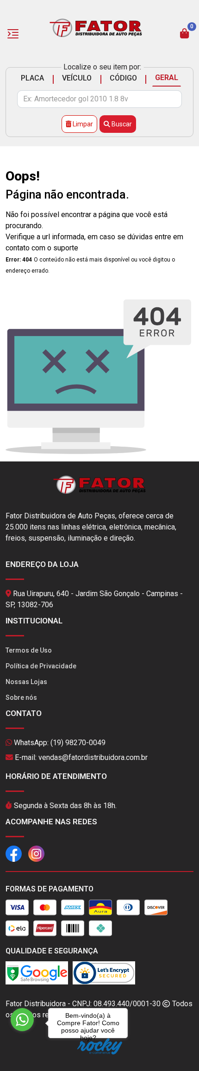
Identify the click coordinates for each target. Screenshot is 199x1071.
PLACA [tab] (32, 78)
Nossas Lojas (26, 681)
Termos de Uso (29, 650)
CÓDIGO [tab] (123, 78)
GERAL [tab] (166, 77)
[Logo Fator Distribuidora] (96, 27)
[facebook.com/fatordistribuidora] (14, 853)
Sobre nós (21, 697)
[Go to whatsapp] (22, 1019)
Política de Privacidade (41, 666)
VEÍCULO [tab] (77, 78)
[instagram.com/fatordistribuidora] (36, 853)
